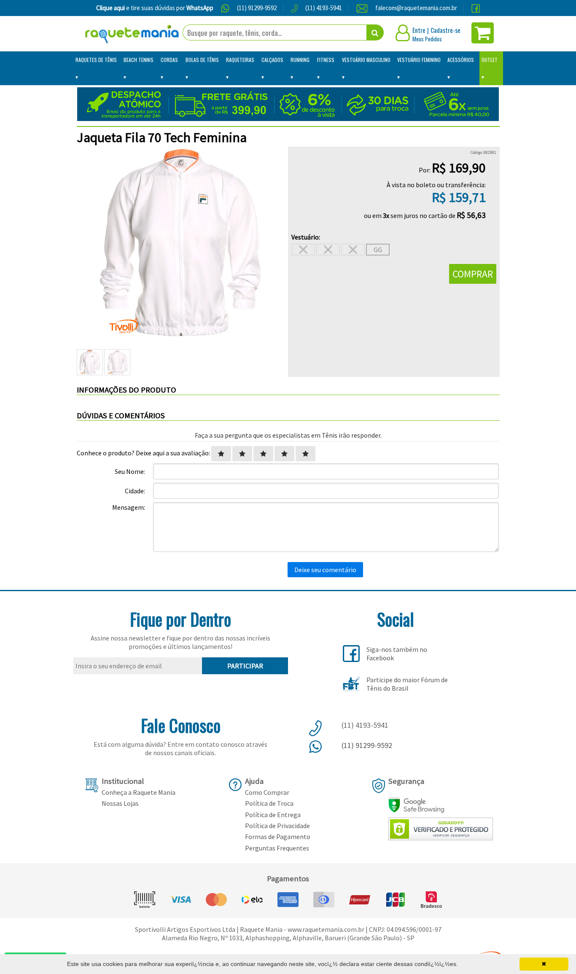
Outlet (490, 59)
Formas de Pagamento (277, 836)
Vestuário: (305, 237)
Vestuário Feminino (419, 59)
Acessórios (460, 59)
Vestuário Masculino (366, 59)
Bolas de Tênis (202, 59)
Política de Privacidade (277, 825)
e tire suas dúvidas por (154, 8)
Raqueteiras (240, 59)
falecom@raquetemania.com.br (416, 8)
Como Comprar (267, 792)
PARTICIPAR (245, 666)
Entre (418, 30)
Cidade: (135, 491)
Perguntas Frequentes (277, 848)
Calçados (272, 59)
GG (378, 249)
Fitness (325, 59)
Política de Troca (269, 803)
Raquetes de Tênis (96, 59)
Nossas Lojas (120, 803)
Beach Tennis (138, 59)
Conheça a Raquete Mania (138, 792)
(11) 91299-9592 (257, 8)
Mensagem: (128, 507)
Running (300, 59)
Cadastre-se (445, 30)
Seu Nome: (130, 471)
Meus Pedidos (427, 39)
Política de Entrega (273, 814)
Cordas (169, 59)
